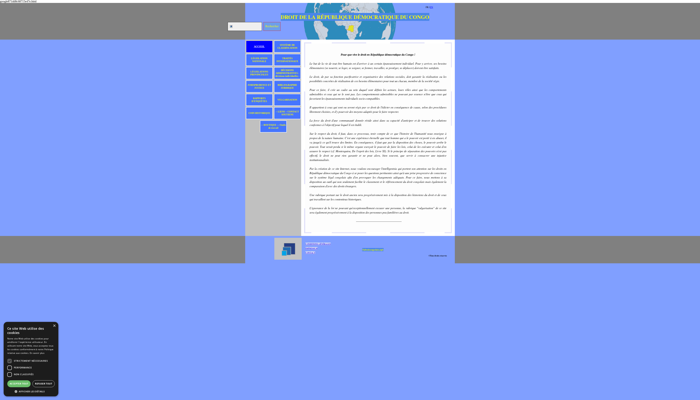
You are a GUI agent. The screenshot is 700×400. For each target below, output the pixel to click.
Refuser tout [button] (43, 383)
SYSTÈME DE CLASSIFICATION (287, 46)
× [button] (54, 325)
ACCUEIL (259, 46)
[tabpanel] (439, 7)
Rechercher (272, 26)
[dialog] (31, 359)
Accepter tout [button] (19, 383)
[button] (31, 391)
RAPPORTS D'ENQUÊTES (259, 100)
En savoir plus (37, 353)
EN (431, 7)
